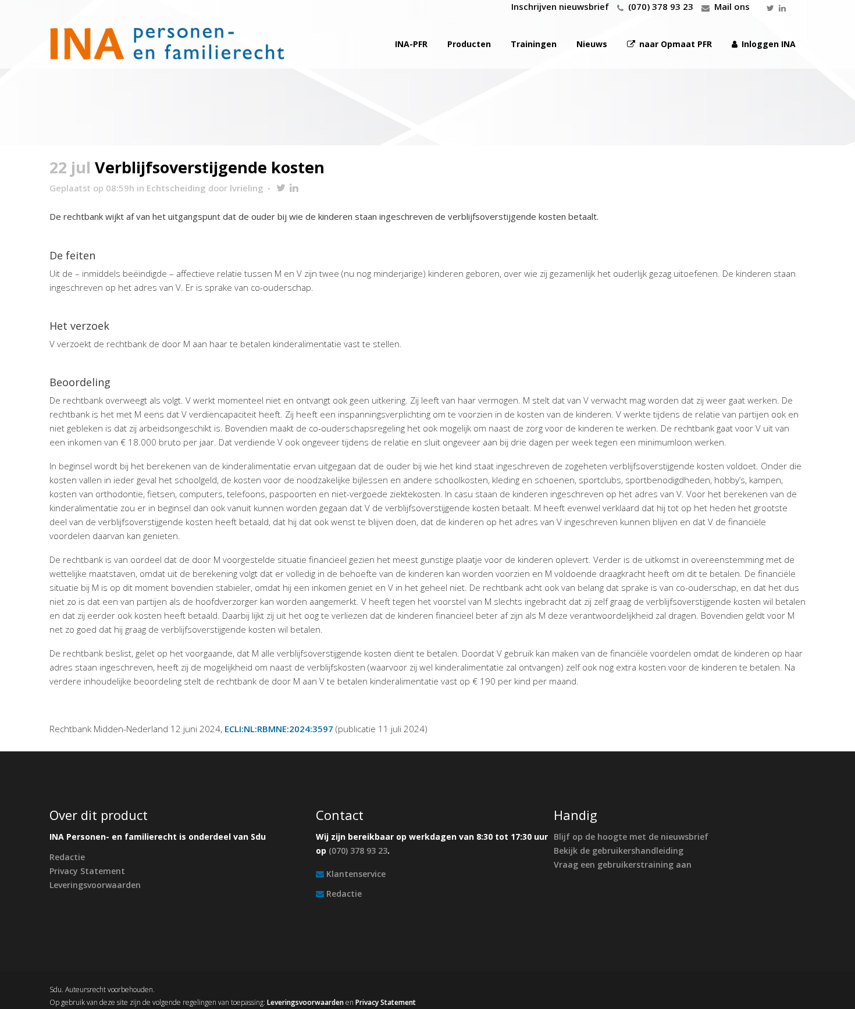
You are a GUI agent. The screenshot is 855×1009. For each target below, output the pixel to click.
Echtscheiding (176, 188)
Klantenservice (356, 873)
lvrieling (246, 188)
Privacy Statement (87, 870)
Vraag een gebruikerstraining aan (623, 864)
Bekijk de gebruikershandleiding (618, 850)
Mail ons (732, 6)
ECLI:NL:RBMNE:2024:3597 (279, 729)
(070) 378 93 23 (660, 6)
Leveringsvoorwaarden (95, 884)
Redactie (67, 856)
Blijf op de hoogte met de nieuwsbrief (631, 836)
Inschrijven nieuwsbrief (560, 6)
